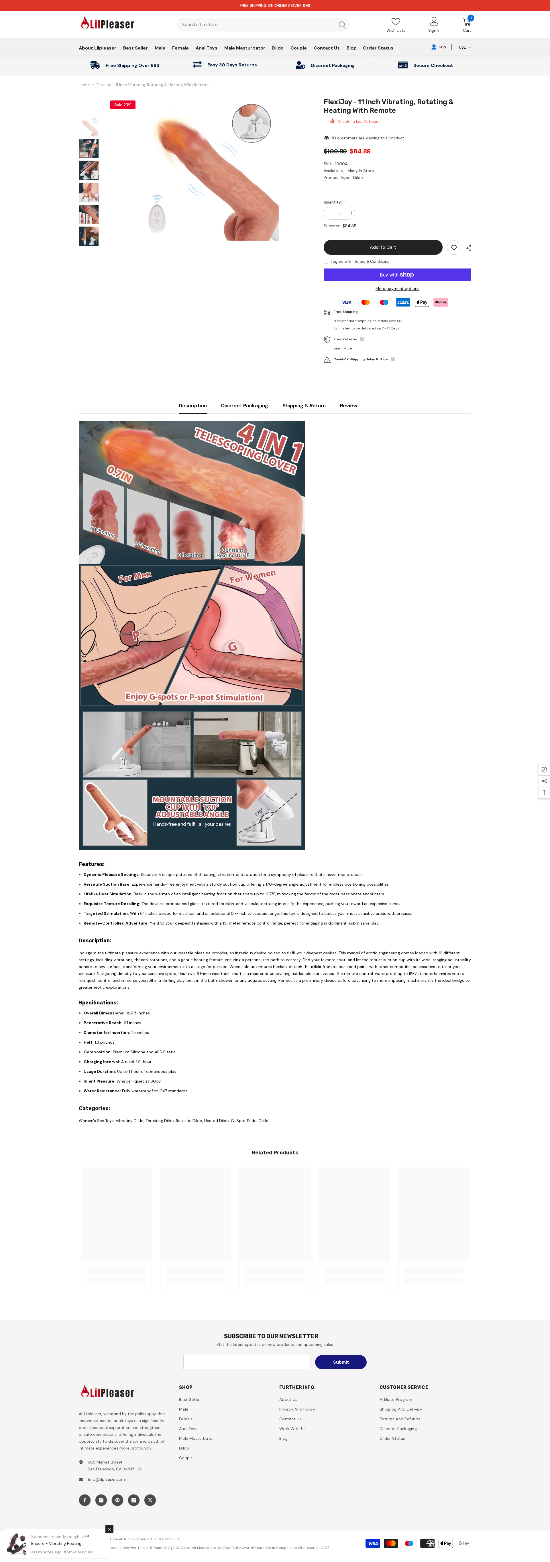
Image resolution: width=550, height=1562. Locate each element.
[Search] (263, 24)
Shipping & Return (304, 405)
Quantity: (333, 202)
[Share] (466, 248)
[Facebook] (85, 1500)
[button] (544, 769)
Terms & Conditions (371, 261)
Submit (341, 1362)
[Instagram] (101, 1500)
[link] (438, 46)
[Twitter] (150, 1500)
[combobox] (256, 24)
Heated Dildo (216, 1120)
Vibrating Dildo (130, 1120)
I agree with (342, 261)
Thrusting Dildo (160, 1120)
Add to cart (384, 247)
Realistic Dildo (189, 1120)
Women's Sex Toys (96, 1120)
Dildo (263, 1120)
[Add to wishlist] (454, 247)
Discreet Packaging (244, 405)
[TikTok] (134, 1500)
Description (193, 405)
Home (84, 84)
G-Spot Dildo (244, 1120)
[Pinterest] (117, 1500)
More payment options (397, 288)
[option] (207, 169)
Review (348, 405)
